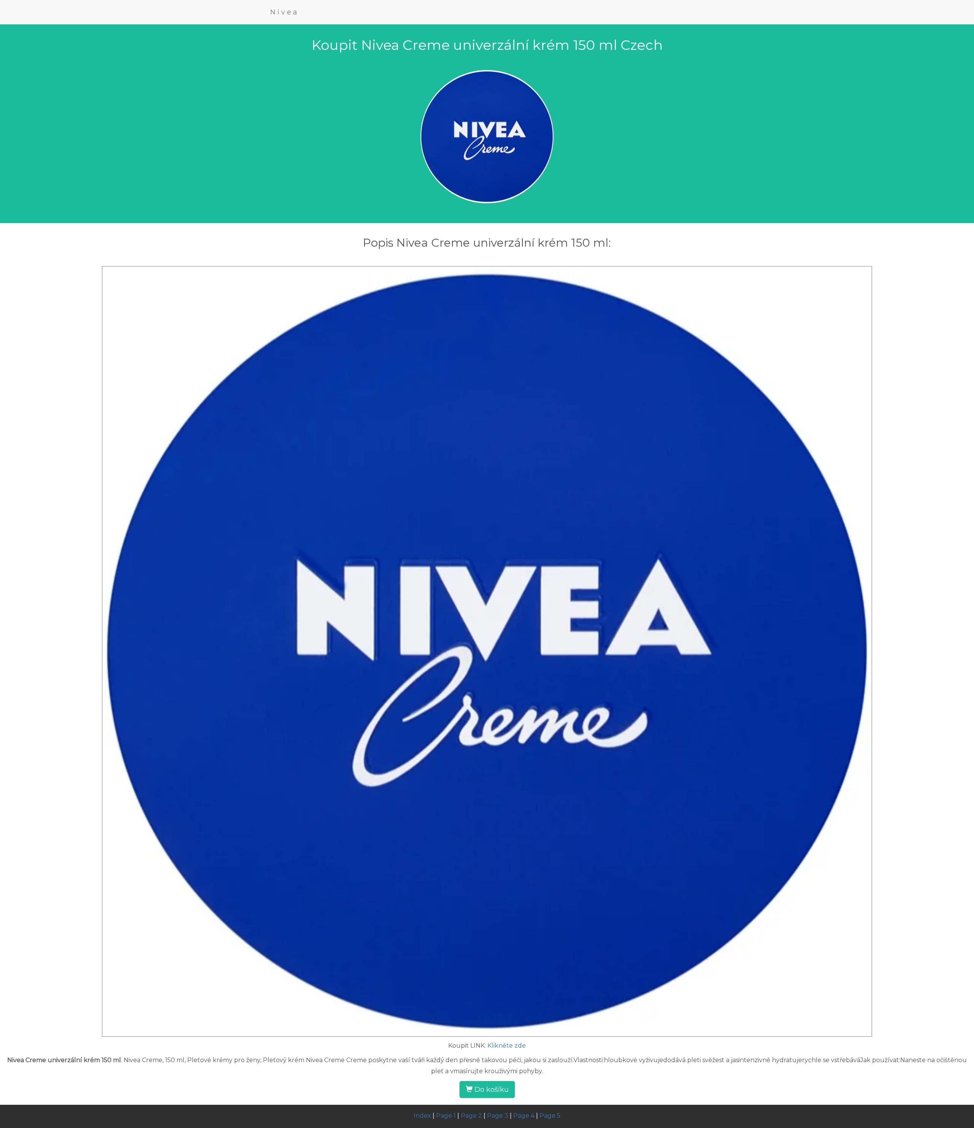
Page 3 (497, 1115)
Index (422, 1115)
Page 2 (471, 1115)
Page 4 (524, 1115)
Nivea (284, 12)
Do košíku (491, 1089)
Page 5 (550, 1115)
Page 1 (446, 1115)
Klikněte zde (506, 1045)
